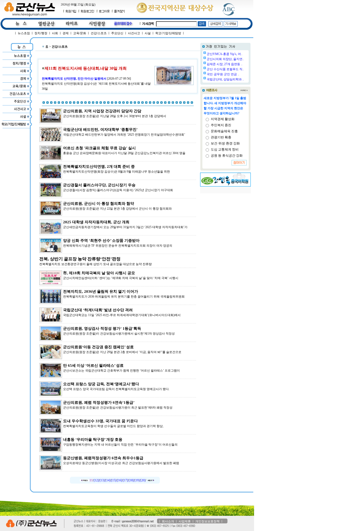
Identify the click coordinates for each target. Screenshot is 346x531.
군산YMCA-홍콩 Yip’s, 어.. (224, 54)
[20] (142, 480)
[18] (131, 480)
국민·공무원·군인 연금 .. (223, 74)
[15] (113, 480)
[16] (119, 480)
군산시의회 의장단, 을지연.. (225, 59)
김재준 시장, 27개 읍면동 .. (224, 64)
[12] (96, 480)
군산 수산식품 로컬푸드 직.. (225, 69)
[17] (125, 480)
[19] (137, 480)
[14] (107, 480)
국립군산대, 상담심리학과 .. (225, 79)
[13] (102, 480)
